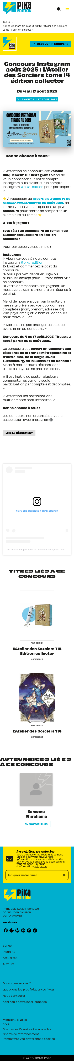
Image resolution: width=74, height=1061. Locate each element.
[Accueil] (17, 8)
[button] (50, 44)
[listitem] (6, 930)
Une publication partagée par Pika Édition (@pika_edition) (37, 549)
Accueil (7, 21)
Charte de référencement (21, 1034)
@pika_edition (32, 187)
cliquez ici (41, 866)
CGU (6, 1024)
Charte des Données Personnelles (27, 1029)
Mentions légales (15, 1019)
